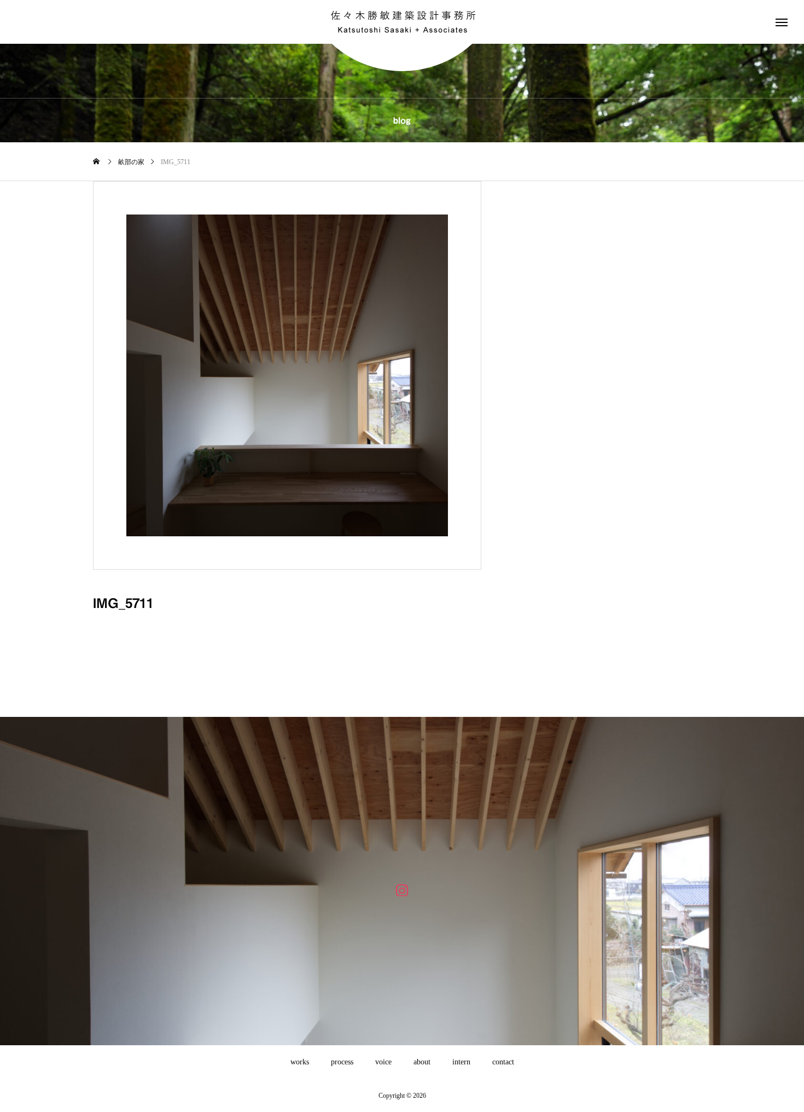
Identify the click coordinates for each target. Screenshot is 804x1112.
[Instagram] (402, 889)
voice (383, 1062)
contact (503, 1062)
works (299, 1062)
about (421, 1062)
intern (461, 1062)
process (342, 1062)
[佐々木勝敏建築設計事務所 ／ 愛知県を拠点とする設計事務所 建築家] (402, 21)
